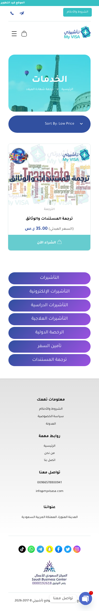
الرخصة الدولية (49, 332)
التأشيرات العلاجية (49, 319)
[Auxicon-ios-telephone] (12, 13)
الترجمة (49, 209)
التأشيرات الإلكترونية (50, 291)
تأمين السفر (50, 346)
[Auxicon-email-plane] (21, 13)
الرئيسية (67, 89)
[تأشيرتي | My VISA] (77, 32)
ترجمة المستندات (49, 360)
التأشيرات (49, 278)
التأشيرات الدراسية (49, 305)
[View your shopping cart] (24, 33)
